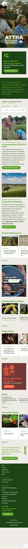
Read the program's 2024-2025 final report (13, 222)
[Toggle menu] (25, 3)
